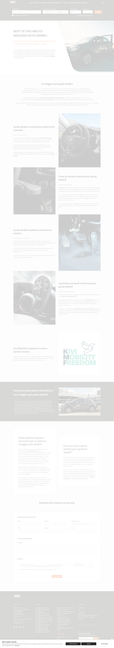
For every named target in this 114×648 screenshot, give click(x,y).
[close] (112, 639)
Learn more (17, 645)
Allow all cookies (73, 643)
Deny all (89, 643)
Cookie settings (104, 643)
